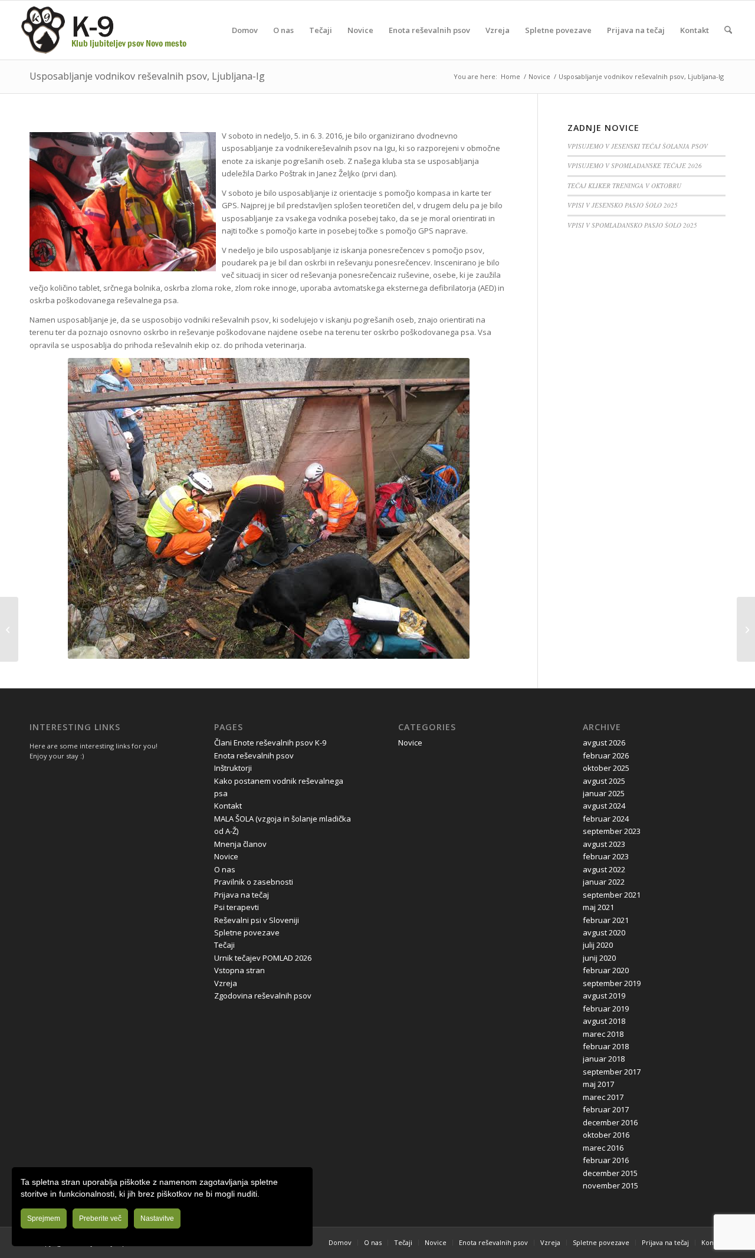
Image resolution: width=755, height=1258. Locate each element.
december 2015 (610, 1173)
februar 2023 (606, 856)
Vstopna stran (239, 970)
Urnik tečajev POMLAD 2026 (262, 957)
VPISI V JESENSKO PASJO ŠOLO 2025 (622, 205)
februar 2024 (606, 818)
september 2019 (612, 983)
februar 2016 (606, 1160)
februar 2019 (606, 1008)
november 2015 (610, 1185)
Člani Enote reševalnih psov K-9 (270, 742)
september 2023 (612, 831)
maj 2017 (598, 1084)
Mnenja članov (240, 844)
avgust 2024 (604, 805)
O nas (224, 869)
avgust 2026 (604, 742)
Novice (226, 856)
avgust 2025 (604, 781)
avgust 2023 (604, 844)
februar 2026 (606, 755)
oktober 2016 (606, 1134)
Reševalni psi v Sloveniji (256, 920)
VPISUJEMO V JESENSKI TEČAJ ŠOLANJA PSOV (637, 146)
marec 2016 (603, 1147)
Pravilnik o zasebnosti (253, 881)
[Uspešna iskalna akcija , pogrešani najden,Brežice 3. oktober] (746, 629)
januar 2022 (604, 881)
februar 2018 (606, 1046)
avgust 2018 (604, 1021)
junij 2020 (599, 957)
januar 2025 (604, 793)
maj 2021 (598, 907)
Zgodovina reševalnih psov (262, 995)
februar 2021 (606, 920)
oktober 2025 (606, 768)
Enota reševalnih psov (254, 755)
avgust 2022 (604, 869)
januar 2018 (604, 1058)
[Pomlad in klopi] (9, 629)
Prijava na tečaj (241, 894)
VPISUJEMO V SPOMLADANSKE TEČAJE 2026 (634, 165)
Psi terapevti (236, 907)
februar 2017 (606, 1109)
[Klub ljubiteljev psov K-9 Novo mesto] (103, 30)
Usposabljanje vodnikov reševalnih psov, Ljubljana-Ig (147, 76)
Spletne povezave (247, 932)
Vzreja (225, 983)
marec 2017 (603, 1097)
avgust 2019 (604, 995)
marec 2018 (603, 1034)
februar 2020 (606, 970)
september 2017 (612, 1071)
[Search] (728, 30)
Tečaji (224, 945)
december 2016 (610, 1122)
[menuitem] (244, 30)
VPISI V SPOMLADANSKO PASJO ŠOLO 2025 (632, 225)
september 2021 (612, 894)
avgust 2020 (604, 932)
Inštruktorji (233, 768)
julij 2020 (598, 945)
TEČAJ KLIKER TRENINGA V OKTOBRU (624, 185)
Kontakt (228, 805)
